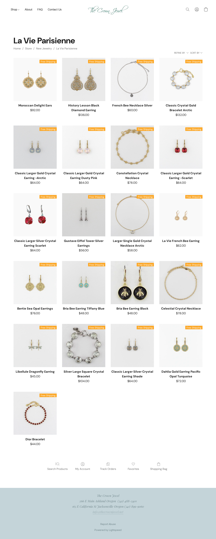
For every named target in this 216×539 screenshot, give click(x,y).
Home (17, 48)
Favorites (133, 469)
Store (28, 48)
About (28, 9)
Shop (14, 9)
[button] (108, 9)
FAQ (40, 9)
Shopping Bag (158, 469)
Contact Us (55, 9)
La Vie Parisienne (66, 48)
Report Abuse (108, 524)
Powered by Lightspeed (108, 530)
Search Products (57, 469)
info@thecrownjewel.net (108, 512)
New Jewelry (44, 48)
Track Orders (108, 469)
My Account (82, 469)
